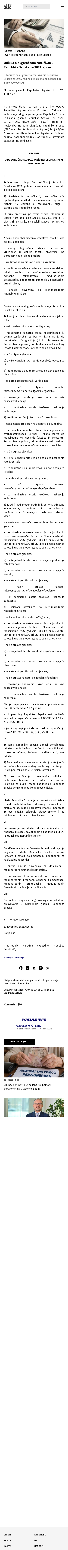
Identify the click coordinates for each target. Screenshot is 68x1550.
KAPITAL (8, 1540)
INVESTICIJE (40, 1534)
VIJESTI (7, 1534)
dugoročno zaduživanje (14, 958)
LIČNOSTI (38, 1546)
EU (35, 1540)
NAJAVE (7, 1546)
